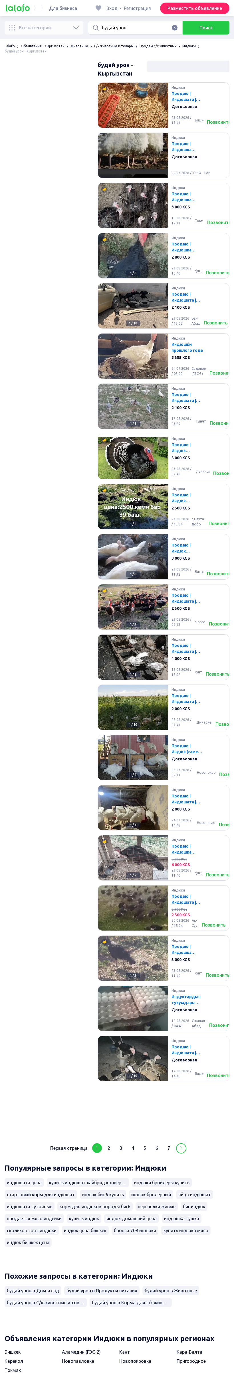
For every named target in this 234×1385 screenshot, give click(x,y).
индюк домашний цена (131, 1218)
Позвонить (219, 122)
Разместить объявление (195, 8)
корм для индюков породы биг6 (95, 1206)
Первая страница (69, 1148)
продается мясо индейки (34, 1218)
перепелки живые (156, 1206)
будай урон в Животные (171, 1290)
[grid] (163, 609)
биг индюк (194, 1206)
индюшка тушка (181, 1218)
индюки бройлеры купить (161, 1182)
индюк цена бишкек (85, 1230)
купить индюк (84, 1218)
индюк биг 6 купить (103, 1194)
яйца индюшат (194, 1194)
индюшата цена (24, 1182)
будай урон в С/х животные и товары (47, 1302)
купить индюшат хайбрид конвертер (89, 1182)
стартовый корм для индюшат (41, 1194)
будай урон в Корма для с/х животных (132, 1302)
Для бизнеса (63, 8)
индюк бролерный (151, 1194)
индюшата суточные (29, 1206)
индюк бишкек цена (28, 1242)
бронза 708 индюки (135, 1230)
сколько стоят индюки (32, 1230)
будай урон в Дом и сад (33, 1290)
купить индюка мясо (186, 1230)
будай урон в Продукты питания (101, 1290)
